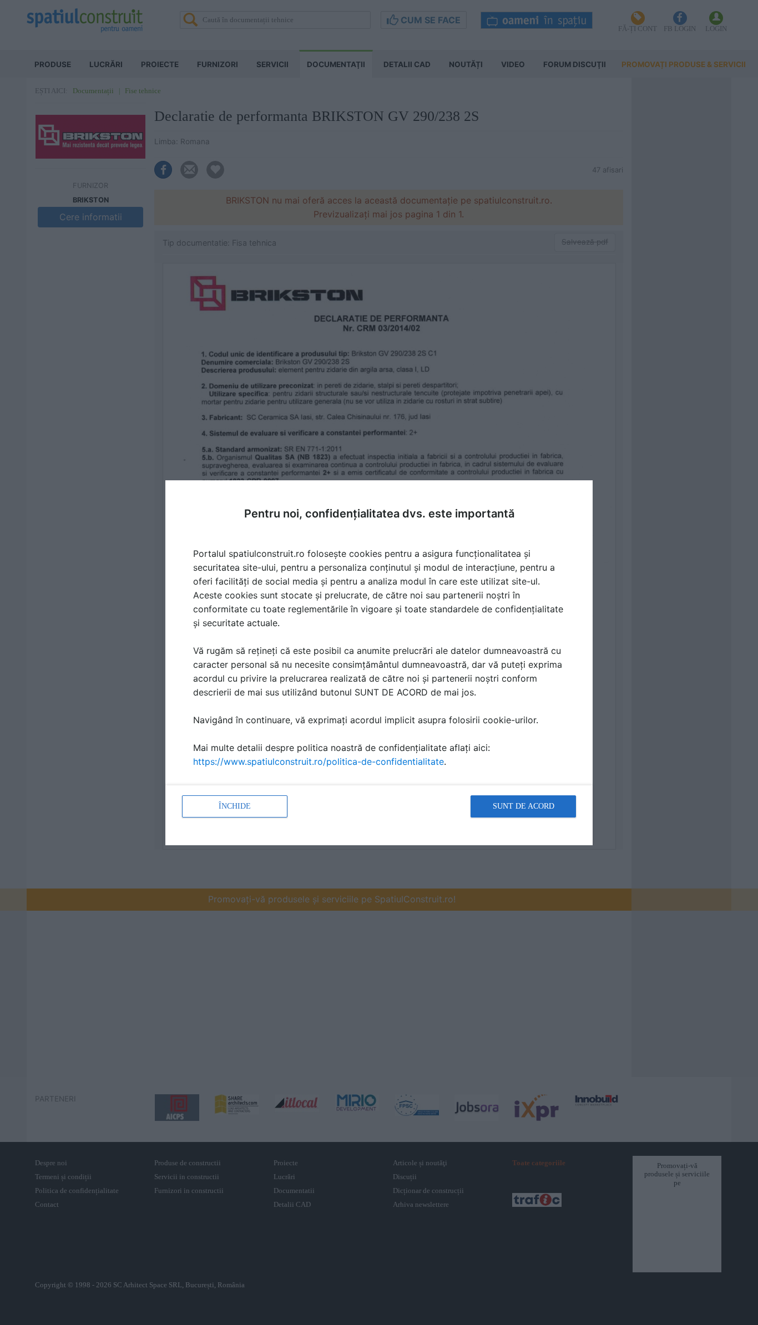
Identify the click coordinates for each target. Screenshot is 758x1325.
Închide (235, 806)
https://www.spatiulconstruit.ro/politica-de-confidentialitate (318, 761)
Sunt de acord (523, 806)
